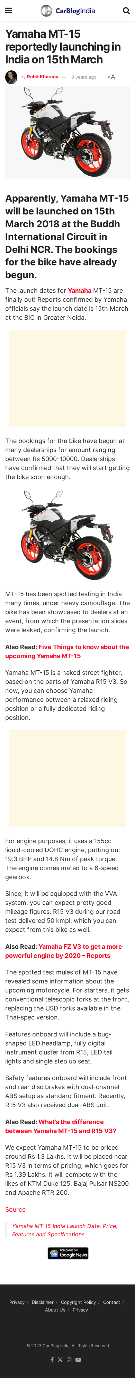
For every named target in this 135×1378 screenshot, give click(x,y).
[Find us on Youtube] (78, 1360)
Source (15, 1209)
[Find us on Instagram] (69, 1360)
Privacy (17, 1302)
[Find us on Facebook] (52, 1360)
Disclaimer (43, 1302)
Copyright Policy (78, 1302)
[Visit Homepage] (67, 10)
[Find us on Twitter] (60, 1360)
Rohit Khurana (42, 77)
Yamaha (79, 290)
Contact (111, 1302)
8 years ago (84, 77)
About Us (55, 1310)
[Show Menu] (8, 10)
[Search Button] (126, 10)
